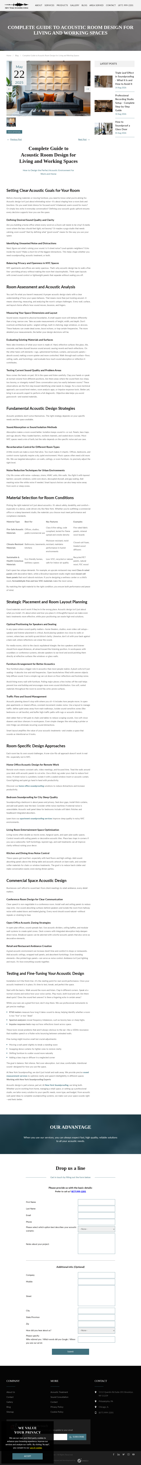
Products (62, 5)
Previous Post (16, 140)
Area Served (97, 5)
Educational (14, 132)
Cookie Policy (57, 1412)
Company (30, 1275)
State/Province (33, 1317)
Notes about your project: (37, 1244)
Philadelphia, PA (106, 1401)
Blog (84, 5)
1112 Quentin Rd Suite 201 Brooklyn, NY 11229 (116, 1394)
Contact (111, 5)
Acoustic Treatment (59, 1392)
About (38, 5)
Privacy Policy (57, 1407)
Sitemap (10, 1412)
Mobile (29, 1282)
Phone (29, 1222)
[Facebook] (113, 1455)
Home (8, 56)
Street (28, 1296)
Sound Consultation (59, 1397)
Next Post (82, 140)
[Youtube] (133, 1455)
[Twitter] (123, 1455)
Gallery (74, 5)
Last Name (31, 1209)
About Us (10, 1392)
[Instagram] (128, 1455)
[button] (87, 89)
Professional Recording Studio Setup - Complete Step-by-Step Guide (125, 103)
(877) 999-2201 (125, 5)
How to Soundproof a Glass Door (122, 126)
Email (28, 1215)
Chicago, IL (104, 1407)
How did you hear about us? (38, 1331)
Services (49, 5)
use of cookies (36, 1448)
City (28, 1311)
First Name (31, 1202)
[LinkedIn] (118, 1455)
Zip (27, 1324)
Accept (27, 1456)
